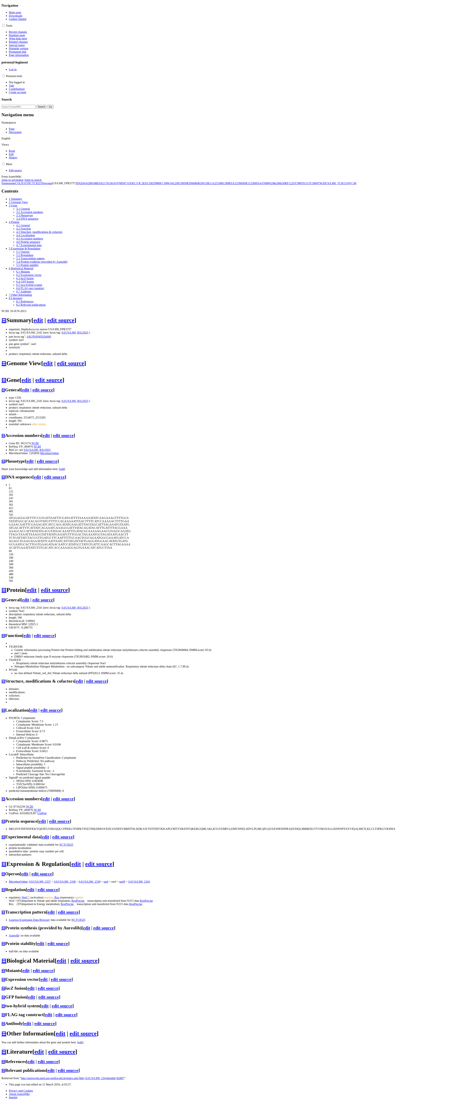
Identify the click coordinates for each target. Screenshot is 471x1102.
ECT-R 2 (137, 183)
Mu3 (275, 183)
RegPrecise (77, 900)
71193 (128, 183)
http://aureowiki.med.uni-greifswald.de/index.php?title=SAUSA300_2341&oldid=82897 (72, 1078)
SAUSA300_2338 (65, 881)
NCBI (35, 443)
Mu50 (281, 183)
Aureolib (14, 935)
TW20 (321, 183)
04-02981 (88, 183)
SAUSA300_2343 (139, 881)
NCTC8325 (35, 183)
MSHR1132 (246, 183)
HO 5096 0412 (167, 183)
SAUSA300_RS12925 (74, 332)
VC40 (352, 183)
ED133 (147, 183)
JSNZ (79, 183)
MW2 (269, 183)
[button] (3, 25)
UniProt (42, 813)
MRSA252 (232, 183)
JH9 (183, 183)
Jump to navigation (12, 179)
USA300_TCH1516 (337, 183)
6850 (122, 183)
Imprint (13, 1097)
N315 (24, 183)
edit (38, 320)
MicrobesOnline (49, 453)
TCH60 (313, 183)
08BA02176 (101, 183)
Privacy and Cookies (21, 1090)
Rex (56, 897)
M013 (222, 183)
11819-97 (113, 183)
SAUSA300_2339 (89, 881)
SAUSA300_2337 (40, 881)
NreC (26, 897)
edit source (60, 320)
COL (18, 183)
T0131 (305, 183)
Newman (47, 183)
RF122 (289, 183)
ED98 (154, 183)
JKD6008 (191, 183)
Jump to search (33, 179)
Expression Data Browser (29, 919)
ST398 (297, 183)
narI (106, 881)
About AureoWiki (19, 1094)
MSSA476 (259, 183)
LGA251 (213, 183)
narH (122, 881)
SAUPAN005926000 (39, 336)
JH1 (178, 183)
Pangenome (8, 183)
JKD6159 (202, 183)
